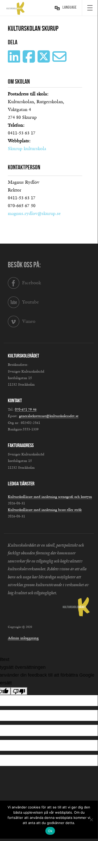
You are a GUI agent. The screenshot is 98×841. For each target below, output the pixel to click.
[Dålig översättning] (19, 691)
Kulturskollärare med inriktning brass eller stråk (45, 510)
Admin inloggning (23, 638)
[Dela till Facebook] (29, 60)
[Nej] (91, 819)
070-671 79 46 (25, 409)
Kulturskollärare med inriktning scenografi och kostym (50, 497)
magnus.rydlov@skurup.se (34, 213)
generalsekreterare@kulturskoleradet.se (48, 416)
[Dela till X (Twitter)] (44, 60)
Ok (50, 831)
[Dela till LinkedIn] (14, 60)
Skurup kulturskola (27, 148)
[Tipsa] (60, 60)
